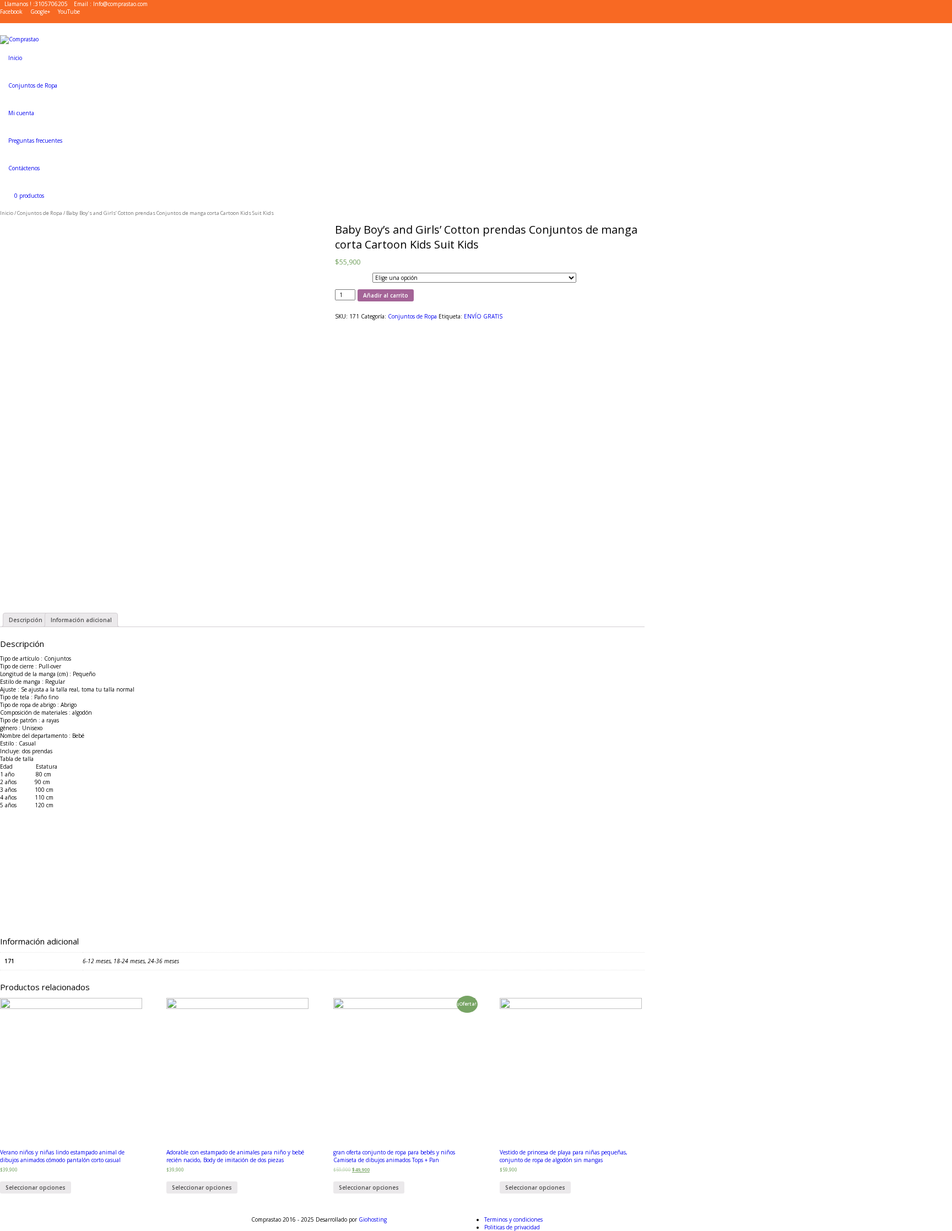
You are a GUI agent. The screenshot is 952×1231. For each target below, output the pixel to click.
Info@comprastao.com (120, 4)
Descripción (25, 620)
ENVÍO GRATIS (483, 316)
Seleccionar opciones (36, 1187)
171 (338, 276)
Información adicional (81, 620)
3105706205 (51, 4)
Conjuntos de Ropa (39, 213)
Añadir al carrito (385, 295)
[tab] (25, 620)
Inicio (6, 213)
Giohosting (373, 1219)
